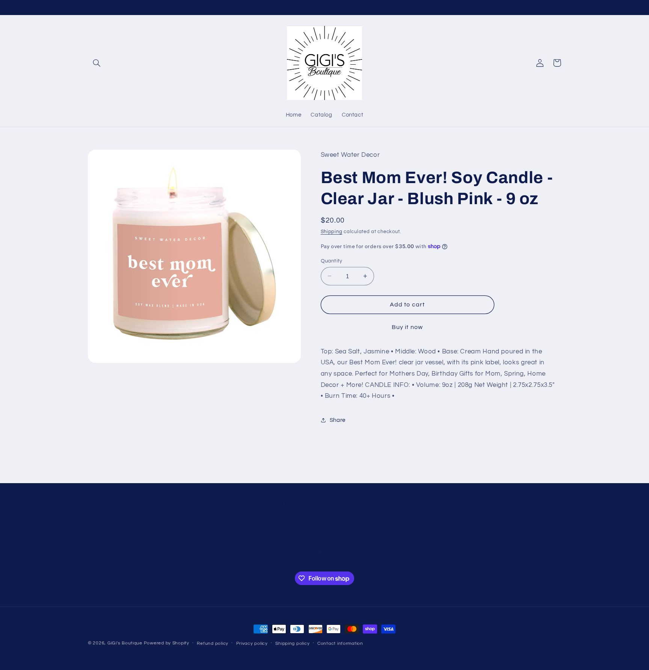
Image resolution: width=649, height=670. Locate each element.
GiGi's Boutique (125, 643)
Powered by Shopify (166, 643)
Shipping (332, 231)
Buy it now (407, 327)
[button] (96, 62)
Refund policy (212, 643)
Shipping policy (292, 643)
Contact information (340, 643)
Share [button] (338, 420)
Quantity (332, 260)
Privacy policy (252, 643)
